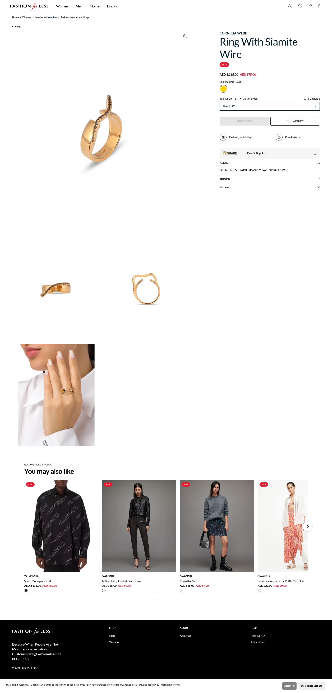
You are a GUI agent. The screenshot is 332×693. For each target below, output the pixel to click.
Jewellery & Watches (46, 17)
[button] (312, 686)
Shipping (225, 178)
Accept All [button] (289, 685)
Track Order (258, 641)
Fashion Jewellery (70, 17)
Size (225, 106)
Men (79, 6)
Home (94, 6)
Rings (86, 17)
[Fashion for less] (29, 6)
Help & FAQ (258, 635)
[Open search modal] (290, 6)
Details (224, 163)
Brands (112, 6)
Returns (224, 187)
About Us (185, 635)
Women (62, 6)
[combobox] (273, 106)
